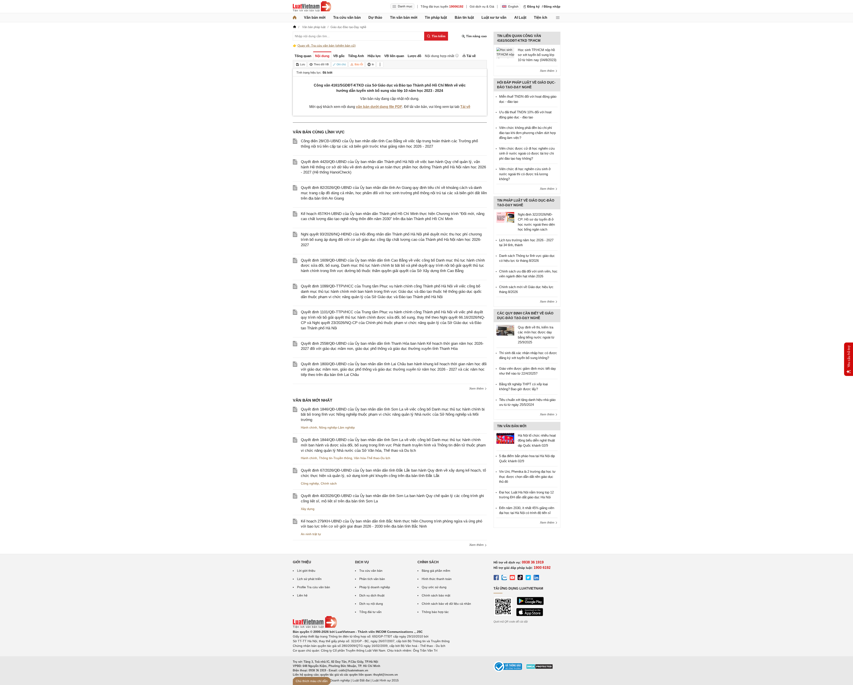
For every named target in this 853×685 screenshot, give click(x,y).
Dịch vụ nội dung (371, 603)
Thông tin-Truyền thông (335, 458)
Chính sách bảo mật (436, 595)
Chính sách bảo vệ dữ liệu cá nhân (446, 603)
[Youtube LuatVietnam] (512, 578)
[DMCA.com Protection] (539, 668)
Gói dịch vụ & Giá (482, 6)
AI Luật (520, 17)
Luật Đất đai (361, 680)
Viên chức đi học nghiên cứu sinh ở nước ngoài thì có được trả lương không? (525, 174)
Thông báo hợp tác (435, 612)
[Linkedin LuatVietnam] (536, 578)
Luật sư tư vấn (493, 17)
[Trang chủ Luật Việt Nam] (312, 6)
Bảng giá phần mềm (436, 570)
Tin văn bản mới (403, 17)
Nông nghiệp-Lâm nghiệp (337, 427)
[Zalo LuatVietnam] (504, 578)
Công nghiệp (310, 483)
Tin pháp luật (436, 17)
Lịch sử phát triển (309, 579)
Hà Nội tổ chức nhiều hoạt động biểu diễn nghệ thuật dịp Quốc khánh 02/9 (537, 440)
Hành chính (309, 427)
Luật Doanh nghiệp (336, 680)
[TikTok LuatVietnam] (520, 578)
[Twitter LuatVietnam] (528, 578)
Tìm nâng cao (476, 36)
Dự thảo (375, 17)
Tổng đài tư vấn (370, 612)
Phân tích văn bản (372, 579)
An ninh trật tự (311, 534)
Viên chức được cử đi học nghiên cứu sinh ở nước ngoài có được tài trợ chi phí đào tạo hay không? (527, 153)
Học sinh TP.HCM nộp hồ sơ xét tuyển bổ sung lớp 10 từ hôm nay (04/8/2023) (537, 55)
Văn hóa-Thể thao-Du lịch (372, 458)
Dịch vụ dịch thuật (371, 595)
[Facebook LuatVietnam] (496, 578)
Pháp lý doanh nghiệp (374, 587)
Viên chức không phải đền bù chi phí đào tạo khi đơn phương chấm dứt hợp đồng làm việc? (527, 133)
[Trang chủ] (294, 17)
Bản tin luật (464, 17)
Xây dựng (307, 509)
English (513, 6)
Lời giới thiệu (306, 570)
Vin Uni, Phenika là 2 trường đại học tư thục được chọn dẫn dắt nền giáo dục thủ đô (527, 476)
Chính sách (329, 483)
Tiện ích (540, 17)
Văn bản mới (314, 17)
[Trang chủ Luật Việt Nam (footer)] (315, 627)
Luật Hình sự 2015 (385, 680)
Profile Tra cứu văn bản (313, 587)
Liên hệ (302, 595)
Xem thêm (477, 388)
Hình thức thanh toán (437, 579)
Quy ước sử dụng (434, 587)
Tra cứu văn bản (347, 17)
